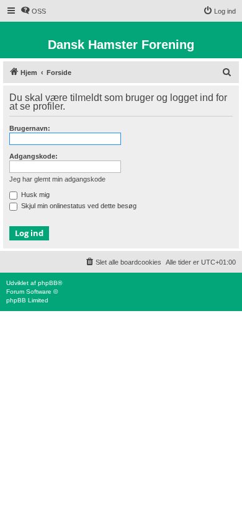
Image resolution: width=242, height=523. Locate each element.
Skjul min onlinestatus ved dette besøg (78, 205)
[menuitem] (33, 11)
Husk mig (34, 194)
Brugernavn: (29, 128)
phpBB (48, 282)
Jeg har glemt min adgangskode (57, 179)
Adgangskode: (33, 156)
